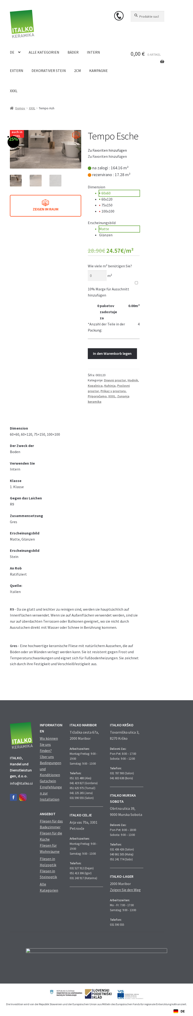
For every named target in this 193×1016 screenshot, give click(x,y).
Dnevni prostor (115, 380)
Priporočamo (97, 396)
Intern (93, 52)
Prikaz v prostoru (113, 391)
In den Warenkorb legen (112, 353)
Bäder (73, 52)
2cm (77, 70)
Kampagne (98, 70)
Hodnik (133, 380)
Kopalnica (95, 385)
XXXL (13, 90)
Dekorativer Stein (49, 70)
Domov (20, 108)
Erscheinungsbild (102, 222)
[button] (107, 150)
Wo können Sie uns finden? (49, 744)
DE (12, 52)
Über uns (47, 756)
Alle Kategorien (44, 52)
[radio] (119, 193)
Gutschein (48, 781)
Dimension (96, 187)
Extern (16, 70)
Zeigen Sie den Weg (125, 889)
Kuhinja (110, 385)
